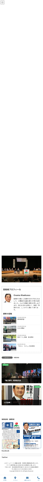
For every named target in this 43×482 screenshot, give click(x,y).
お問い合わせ (27, 480)
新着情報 (13, 323)
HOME (5, 480)
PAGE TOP (39, 472)
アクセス (15, 480)
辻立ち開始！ (21, 328)
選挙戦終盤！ (21, 319)
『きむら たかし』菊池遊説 (26, 346)
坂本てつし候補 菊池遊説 (25, 337)
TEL (38, 480)
